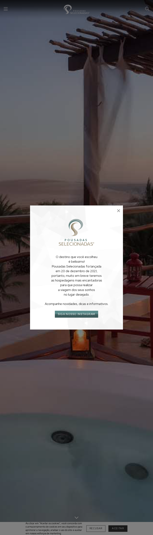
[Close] (118, 210)
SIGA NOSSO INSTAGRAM (76, 314)
